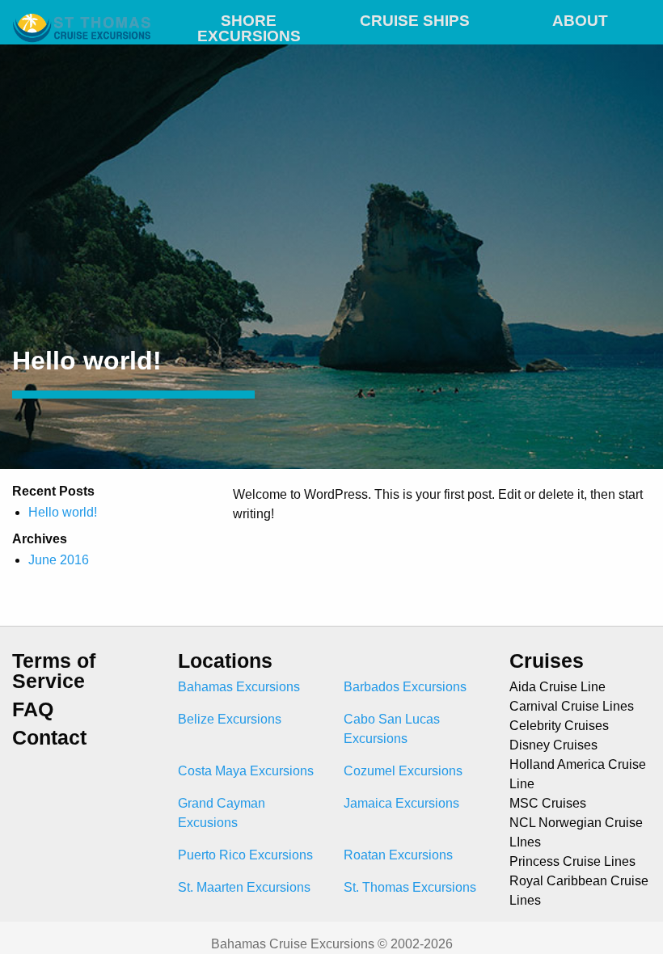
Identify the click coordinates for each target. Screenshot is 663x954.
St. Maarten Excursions (244, 887)
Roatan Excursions (398, 855)
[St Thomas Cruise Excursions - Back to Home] (83, 18)
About (580, 20)
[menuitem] (249, 18)
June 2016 (58, 560)
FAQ (32, 709)
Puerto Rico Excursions (245, 855)
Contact (49, 738)
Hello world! (62, 512)
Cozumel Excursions (403, 771)
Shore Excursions (249, 24)
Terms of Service (53, 671)
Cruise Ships (415, 20)
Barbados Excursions (405, 687)
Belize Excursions (229, 719)
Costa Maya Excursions (246, 771)
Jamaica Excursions (401, 803)
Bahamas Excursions (239, 687)
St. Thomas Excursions (410, 887)
